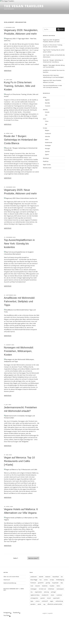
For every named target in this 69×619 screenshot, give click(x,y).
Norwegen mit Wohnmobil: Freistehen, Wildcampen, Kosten (19, 351)
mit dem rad (42, 589)
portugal (53, 592)
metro (58, 586)
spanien (42, 598)
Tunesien (47, 106)
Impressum (7, 580)
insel (31, 586)
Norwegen (48, 145)
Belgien (47, 130)
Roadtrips (45, 161)
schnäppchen (34, 598)
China (46, 121)
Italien (47, 139)
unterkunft (45, 601)
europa (52, 580)
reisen (52, 595)
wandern (33, 604)
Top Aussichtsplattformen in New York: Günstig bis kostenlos (19, 244)
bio (62, 576)
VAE (46, 124)
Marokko (47, 103)
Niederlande (48, 142)
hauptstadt (55, 583)
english (45, 613)
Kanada (47, 112)
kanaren (37, 586)
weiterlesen (7, 70)
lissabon (52, 586)
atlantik (41, 576)
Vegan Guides (47, 164)
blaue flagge (33, 580)
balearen (47, 576)
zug (44, 604)
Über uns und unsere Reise (11, 576)
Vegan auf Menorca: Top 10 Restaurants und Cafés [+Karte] (19, 461)
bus (41, 580)
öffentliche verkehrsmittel (54, 604)
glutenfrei (41, 583)
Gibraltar (47, 136)
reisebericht (45, 595)
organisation (38, 592)
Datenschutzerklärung (10, 583)
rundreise (59, 595)
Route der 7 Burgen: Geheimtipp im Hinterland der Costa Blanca (20, 140)
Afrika (44, 97)
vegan (51, 601)
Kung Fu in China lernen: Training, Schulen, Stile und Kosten (19, 86)
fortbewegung (60, 580)
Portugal (47, 148)
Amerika (45, 109)
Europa (45, 128)
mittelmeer (51, 589)
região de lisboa (34, 595)
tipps (31, 601)
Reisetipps (46, 158)
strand (49, 598)
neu (31, 592)
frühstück (33, 583)
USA (46, 115)
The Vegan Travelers (24, 6)
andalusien (33, 576)
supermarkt (56, 598)
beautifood (56, 576)
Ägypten (47, 100)
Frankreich (48, 133)
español (50, 613)
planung (46, 592)
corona (46, 580)
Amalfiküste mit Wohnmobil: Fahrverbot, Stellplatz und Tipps (19, 301)
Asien (44, 119)
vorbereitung (59, 601)
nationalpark (60, 589)
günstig (48, 583)
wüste (39, 604)
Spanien (47, 151)
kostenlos (44, 586)
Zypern (47, 154)
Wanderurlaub (47, 168)
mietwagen (33, 589)
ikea (62, 583)
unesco (38, 601)
